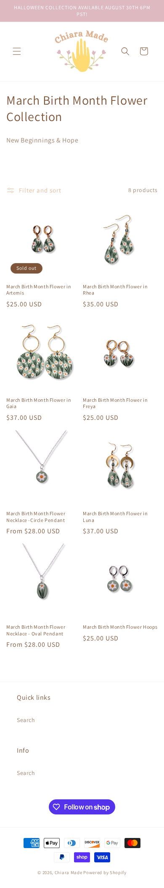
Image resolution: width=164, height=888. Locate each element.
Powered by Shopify (105, 872)
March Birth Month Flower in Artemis (38, 289)
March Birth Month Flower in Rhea (115, 289)
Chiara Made (68, 872)
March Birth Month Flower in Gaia (38, 403)
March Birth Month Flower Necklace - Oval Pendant (35, 630)
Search (26, 720)
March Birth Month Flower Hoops (120, 627)
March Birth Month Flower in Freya (115, 403)
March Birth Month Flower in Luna (115, 516)
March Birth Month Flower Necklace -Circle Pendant (35, 516)
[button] (17, 51)
